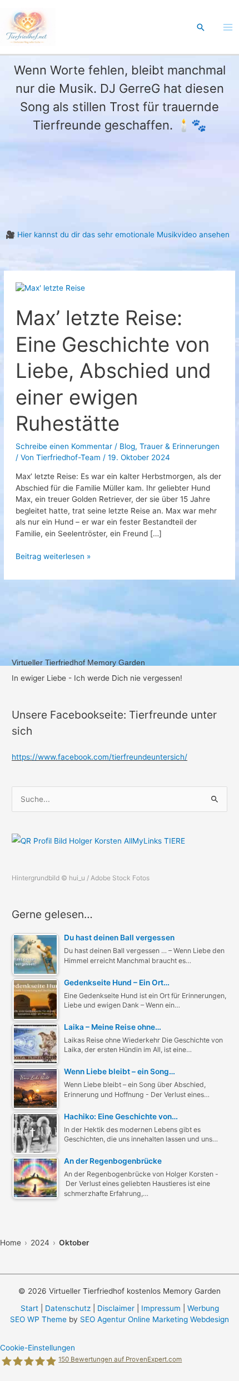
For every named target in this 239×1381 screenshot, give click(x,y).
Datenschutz (68, 1308)
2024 (40, 1242)
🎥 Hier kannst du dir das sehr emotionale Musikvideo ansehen (118, 234)
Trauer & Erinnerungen (180, 446)
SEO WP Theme (38, 1319)
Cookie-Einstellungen (37, 1347)
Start (29, 1308)
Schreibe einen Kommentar (64, 446)
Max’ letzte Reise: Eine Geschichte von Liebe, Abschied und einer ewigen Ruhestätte (113, 371)
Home (10, 1242)
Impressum (161, 1308)
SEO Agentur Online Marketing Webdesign (154, 1319)
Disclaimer (116, 1308)
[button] (201, 27)
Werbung (203, 1308)
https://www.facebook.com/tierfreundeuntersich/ (99, 756)
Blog (127, 446)
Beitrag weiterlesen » (53, 556)
